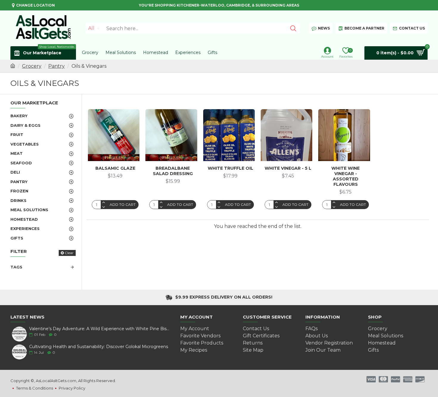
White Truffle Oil (230, 168)
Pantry (56, 66)
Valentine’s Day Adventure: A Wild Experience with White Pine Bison (99, 329)
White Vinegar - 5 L (288, 168)
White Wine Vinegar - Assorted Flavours (345, 176)
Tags (16, 267)
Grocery (31, 66)
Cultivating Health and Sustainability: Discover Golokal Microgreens (98, 347)
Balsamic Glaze (115, 168)
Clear (69, 253)
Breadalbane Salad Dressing (173, 171)
